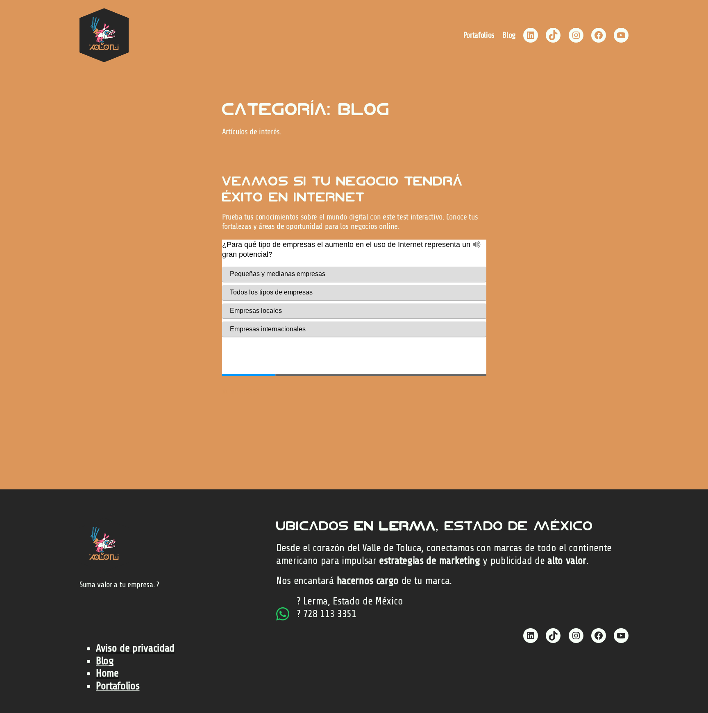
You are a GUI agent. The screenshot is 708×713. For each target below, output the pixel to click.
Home (107, 673)
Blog (105, 661)
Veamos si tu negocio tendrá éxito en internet (342, 189)
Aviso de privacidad (135, 648)
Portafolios (117, 686)
